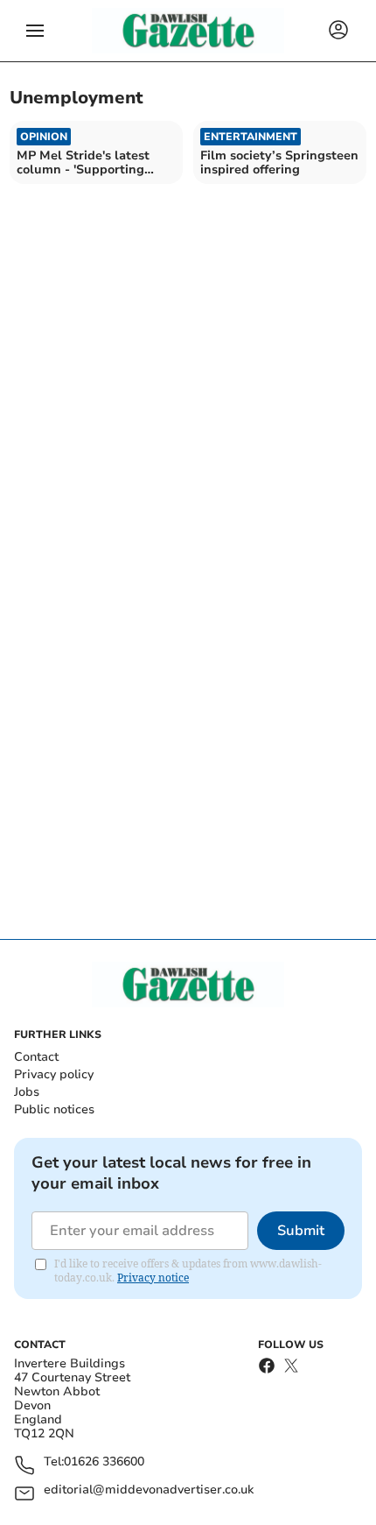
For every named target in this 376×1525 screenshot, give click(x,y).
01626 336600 (104, 1462)
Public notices (54, 1109)
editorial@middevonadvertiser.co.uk (149, 1490)
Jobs (26, 1092)
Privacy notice (153, 1277)
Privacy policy (54, 1074)
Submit (300, 1230)
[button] (35, 31)
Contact (36, 1056)
